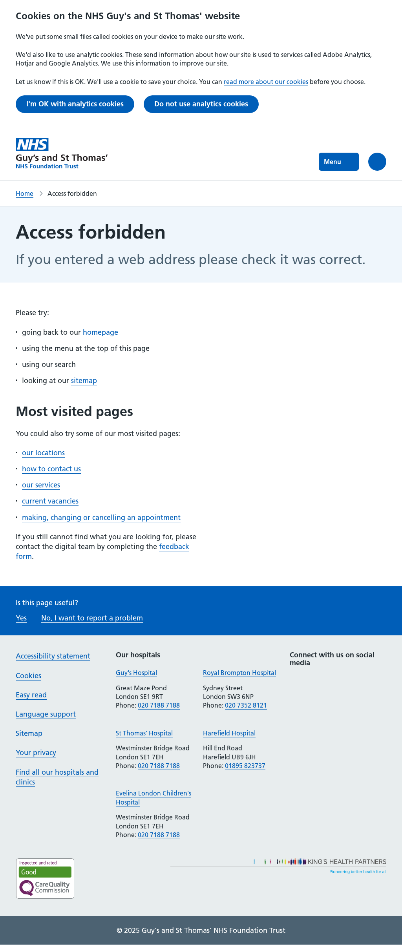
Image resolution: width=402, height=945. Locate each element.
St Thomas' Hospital (144, 733)
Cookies (28, 675)
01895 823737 (245, 766)
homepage (100, 332)
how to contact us (51, 468)
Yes (21, 617)
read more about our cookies (266, 82)
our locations (43, 452)
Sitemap (29, 733)
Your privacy (36, 752)
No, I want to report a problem (92, 617)
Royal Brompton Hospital (239, 673)
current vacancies (50, 500)
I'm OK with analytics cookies (75, 103)
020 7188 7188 (159, 705)
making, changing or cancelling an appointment (101, 517)
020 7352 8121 (246, 705)
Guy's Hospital (136, 673)
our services (41, 484)
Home (24, 193)
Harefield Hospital (229, 733)
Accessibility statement (53, 655)
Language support (46, 714)
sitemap (84, 380)
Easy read (31, 694)
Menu (332, 162)
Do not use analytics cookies (201, 103)
